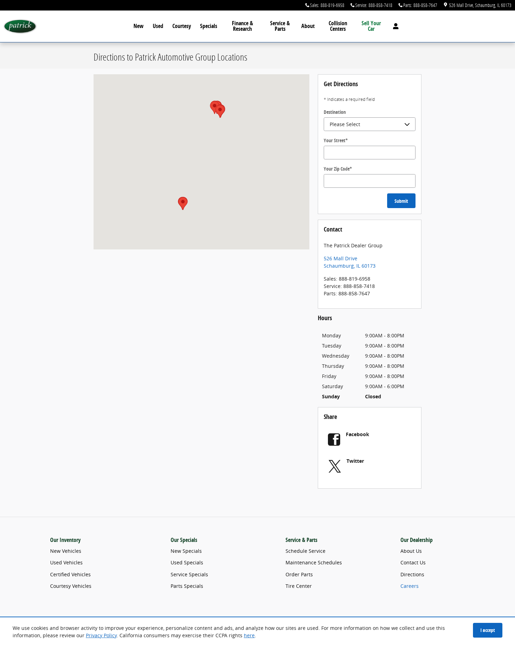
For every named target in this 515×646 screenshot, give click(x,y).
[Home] (20, 26)
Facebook (357, 434)
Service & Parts (280, 26)
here (249, 635)
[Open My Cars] (393, 26)
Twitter (355, 461)
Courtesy (181, 26)
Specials (208, 26)
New (138, 26)
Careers (409, 586)
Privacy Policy (101, 635)
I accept (487, 630)
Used (158, 26)
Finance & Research (242, 26)
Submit (401, 201)
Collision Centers (338, 26)
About (308, 26)
